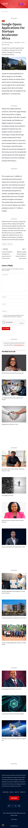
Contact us (22, 792)
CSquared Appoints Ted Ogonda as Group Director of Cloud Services (7, 254)
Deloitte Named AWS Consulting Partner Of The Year (14, 618)
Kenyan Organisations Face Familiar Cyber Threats (13, 547)
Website (4, 311)
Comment (5, 274)
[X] (15, 805)
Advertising (5, 792)
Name (4, 297)
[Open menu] (24, 4)
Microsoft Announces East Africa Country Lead (12, 373)
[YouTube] (19, 805)
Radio (21, 4)
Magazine (16, 4)
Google (4, 244)
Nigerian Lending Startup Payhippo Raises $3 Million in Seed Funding (21, 254)
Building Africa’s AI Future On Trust (10, 424)
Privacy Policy (14, 819)
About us (17, 792)
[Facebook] (12, 805)
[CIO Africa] (5, 4)
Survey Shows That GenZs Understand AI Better (13, 714)
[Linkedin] (8, 805)
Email (4, 304)
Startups (10, 244)
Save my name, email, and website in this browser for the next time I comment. (13, 316)
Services (11, 792)
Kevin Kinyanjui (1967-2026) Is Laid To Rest (11, 689)
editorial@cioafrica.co (19, 345)
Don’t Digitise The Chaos (7, 495)
